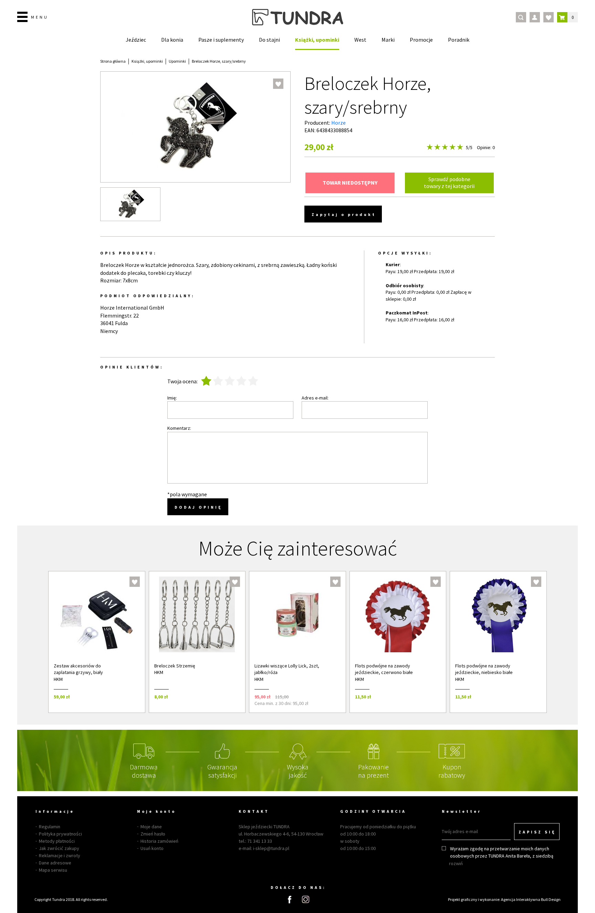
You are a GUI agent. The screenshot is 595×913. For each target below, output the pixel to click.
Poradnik (458, 39)
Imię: (172, 398)
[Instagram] (305, 899)
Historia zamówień (159, 841)
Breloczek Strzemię (174, 666)
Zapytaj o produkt (344, 214)
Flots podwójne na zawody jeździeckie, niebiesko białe (484, 669)
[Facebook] (289, 899)
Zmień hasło (152, 834)
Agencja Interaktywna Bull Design (531, 899)
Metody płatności (57, 841)
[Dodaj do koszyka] (131, 696)
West (360, 39)
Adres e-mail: (315, 398)
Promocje (421, 39)
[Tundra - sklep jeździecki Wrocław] (297, 17)
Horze (338, 122)
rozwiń (456, 863)
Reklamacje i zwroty (59, 855)
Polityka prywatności (60, 834)
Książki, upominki (317, 39)
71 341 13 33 (259, 841)
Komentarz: (179, 428)
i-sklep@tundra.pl (271, 848)
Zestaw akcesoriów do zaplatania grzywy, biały (78, 669)
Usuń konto (152, 848)
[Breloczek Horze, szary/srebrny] (130, 204)
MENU (40, 17)
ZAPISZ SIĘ (537, 831)
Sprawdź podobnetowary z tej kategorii (449, 182)
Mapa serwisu (53, 870)
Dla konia (172, 39)
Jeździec (136, 39)
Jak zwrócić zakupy (59, 848)
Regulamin (49, 826)
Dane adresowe (55, 863)
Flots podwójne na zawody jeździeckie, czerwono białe (384, 669)
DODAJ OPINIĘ (198, 507)
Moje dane (151, 826)
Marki (388, 39)
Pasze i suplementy (221, 39)
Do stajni (269, 39)
